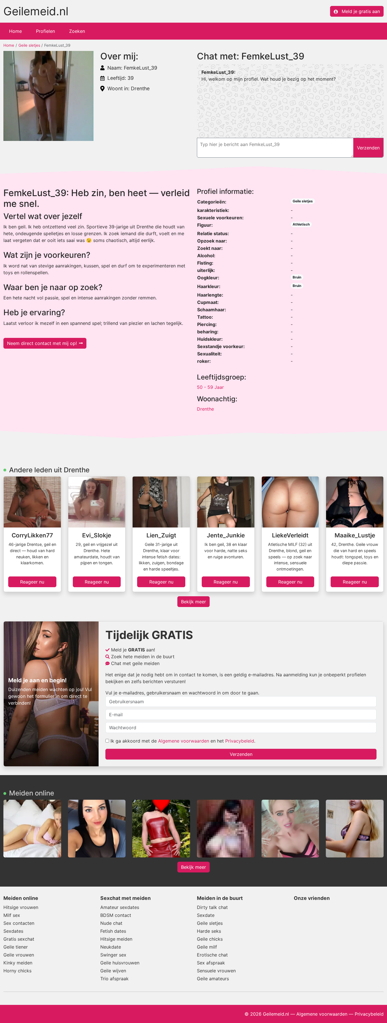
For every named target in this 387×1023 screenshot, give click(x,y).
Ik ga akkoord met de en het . (182, 741)
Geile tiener (15, 947)
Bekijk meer (193, 601)
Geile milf (207, 947)
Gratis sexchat (18, 939)
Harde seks (209, 931)
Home (15, 31)
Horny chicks (17, 970)
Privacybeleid (239, 741)
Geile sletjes (29, 45)
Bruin (297, 277)
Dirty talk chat (212, 907)
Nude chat (111, 923)
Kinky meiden (17, 963)
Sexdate (205, 915)
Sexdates (13, 931)
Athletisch (301, 224)
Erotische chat (212, 955)
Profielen (45, 31)
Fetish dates (113, 931)
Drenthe (205, 409)
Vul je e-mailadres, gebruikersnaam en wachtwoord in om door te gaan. (182, 693)
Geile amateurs (213, 978)
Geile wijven (113, 970)
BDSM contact (115, 915)
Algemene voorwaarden (183, 741)
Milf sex (11, 915)
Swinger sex (113, 955)
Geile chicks (210, 939)
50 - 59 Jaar (210, 387)
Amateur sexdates (119, 907)
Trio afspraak (114, 978)
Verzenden (241, 754)
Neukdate (110, 947)
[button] (48, 96)
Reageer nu (32, 582)
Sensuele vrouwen (216, 970)
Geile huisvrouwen (119, 963)
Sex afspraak (211, 963)
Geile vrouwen (18, 955)
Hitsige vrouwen (20, 907)
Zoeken (77, 31)
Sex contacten (18, 923)
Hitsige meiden (116, 939)
